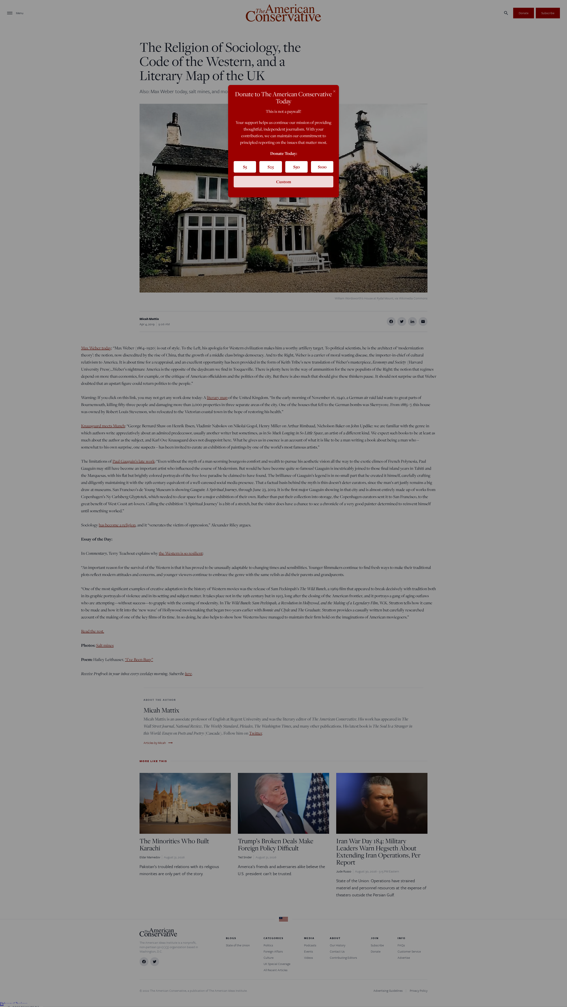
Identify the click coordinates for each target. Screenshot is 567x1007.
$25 (271, 167)
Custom (283, 182)
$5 (245, 167)
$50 (296, 167)
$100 (322, 167)
